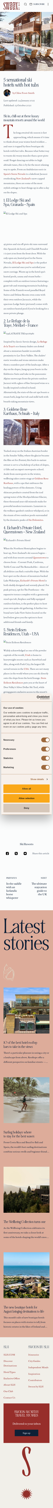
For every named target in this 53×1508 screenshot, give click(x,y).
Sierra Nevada (18, 174)
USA (26, 668)
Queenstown (39, 557)
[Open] (48, 4)
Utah (27, 655)
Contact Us (9, 1397)
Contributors (35, 1380)
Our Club (8, 1391)
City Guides (34, 1361)
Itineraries (33, 1354)
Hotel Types (10, 1372)
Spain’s (7, 174)
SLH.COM (9, 1354)
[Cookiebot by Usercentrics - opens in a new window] (37, 698)
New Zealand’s (23, 178)
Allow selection (26, 798)
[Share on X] (16, 853)
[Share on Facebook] (7, 853)
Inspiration (34, 1373)
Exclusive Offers (12, 1378)
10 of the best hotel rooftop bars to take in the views (20, 1044)
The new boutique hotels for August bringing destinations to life (24, 1309)
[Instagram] (25, 853)
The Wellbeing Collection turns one (24, 1222)
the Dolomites (36, 519)
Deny (26, 808)
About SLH (9, 1384)
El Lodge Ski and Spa (23, 262)
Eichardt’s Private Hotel (32, 580)
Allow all (26, 788)
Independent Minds (38, 1367)
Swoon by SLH (35, 1386)
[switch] (45, 749)
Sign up (26, 1433)
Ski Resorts (26, 844)
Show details (37, 779)
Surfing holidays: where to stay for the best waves (19, 1134)
